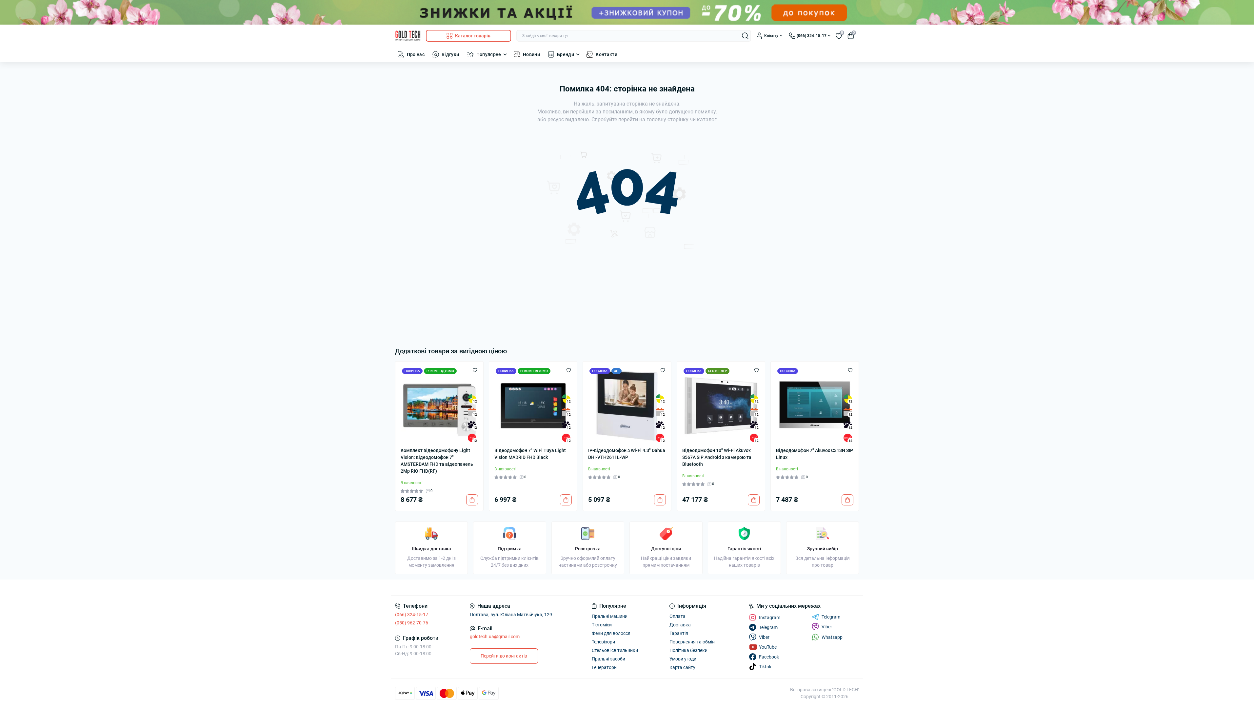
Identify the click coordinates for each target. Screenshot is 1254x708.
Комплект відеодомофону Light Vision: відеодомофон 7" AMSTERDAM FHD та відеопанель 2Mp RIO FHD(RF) (437, 461)
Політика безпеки (688, 650)
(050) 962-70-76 (411, 622)
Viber (827, 626)
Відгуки (450, 54)
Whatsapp (832, 637)
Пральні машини (609, 616)
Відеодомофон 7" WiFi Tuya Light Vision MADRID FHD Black (530, 454)
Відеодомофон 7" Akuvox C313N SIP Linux (814, 454)
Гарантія (678, 633)
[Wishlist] (474, 370)
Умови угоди (682, 658)
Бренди (565, 54)
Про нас (416, 54)
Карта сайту (682, 667)
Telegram (831, 617)
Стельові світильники (615, 650)
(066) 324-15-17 (411, 614)
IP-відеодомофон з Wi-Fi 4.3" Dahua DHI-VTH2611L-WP (626, 454)
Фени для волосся (611, 633)
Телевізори (603, 641)
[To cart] (472, 499)
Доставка (680, 624)
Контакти (606, 54)
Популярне (488, 54)
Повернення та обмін (692, 641)
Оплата (677, 616)
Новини (531, 54)
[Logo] (408, 35)
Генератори (604, 667)
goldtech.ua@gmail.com (495, 636)
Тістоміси (602, 624)
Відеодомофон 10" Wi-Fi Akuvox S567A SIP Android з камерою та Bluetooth (716, 457)
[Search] (745, 35)
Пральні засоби (608, 658)
